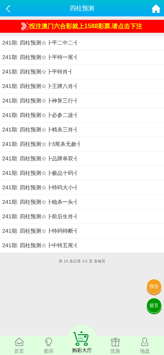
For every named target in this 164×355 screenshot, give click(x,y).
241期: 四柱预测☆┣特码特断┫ (40, 231)
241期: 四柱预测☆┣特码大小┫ (40, 187)
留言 (154, 305)
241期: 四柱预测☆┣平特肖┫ (37, 72)
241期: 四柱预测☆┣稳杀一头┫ (40, 202)
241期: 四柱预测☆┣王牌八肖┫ (40, 86)
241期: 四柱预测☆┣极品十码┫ (40, 173)
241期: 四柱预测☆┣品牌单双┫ (40, 158)
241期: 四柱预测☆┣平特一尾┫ (40, 57)
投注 (154, 286)
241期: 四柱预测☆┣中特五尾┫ (40, 245)
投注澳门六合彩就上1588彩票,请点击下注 (85, 26)
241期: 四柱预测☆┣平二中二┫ (40, 43)
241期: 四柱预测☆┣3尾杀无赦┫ (42, 144)
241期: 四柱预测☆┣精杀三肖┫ (40, 129)
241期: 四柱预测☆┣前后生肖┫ (40, 216)
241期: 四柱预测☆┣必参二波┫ (40, 115)
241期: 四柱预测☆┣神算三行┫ (40, 101)
